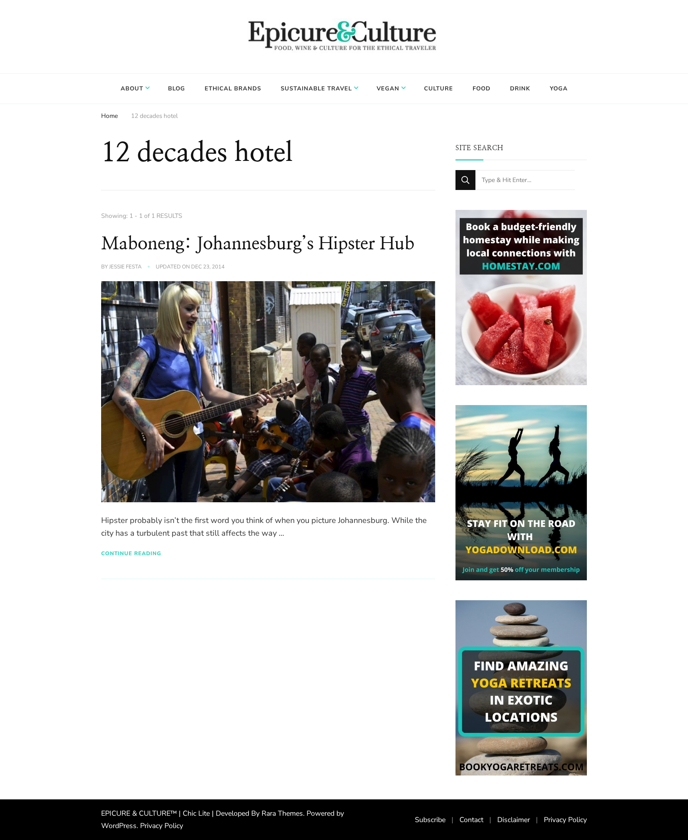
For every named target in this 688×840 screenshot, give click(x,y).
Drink (520, 88)
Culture (438, 88)
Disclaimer (513, 819)
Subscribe (430, 819)
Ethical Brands (233, 88)
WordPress (119, 825)
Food (482, 88)
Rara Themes (282, 813)
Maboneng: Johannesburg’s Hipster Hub (257, 244)
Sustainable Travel (316, 88)
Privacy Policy (161, 825)
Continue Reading (131, 553)
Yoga (559, 88)
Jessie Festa (125, 266)
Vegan (388, 88)
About (132, 88)
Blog (176, 88)
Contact (471, 819)
